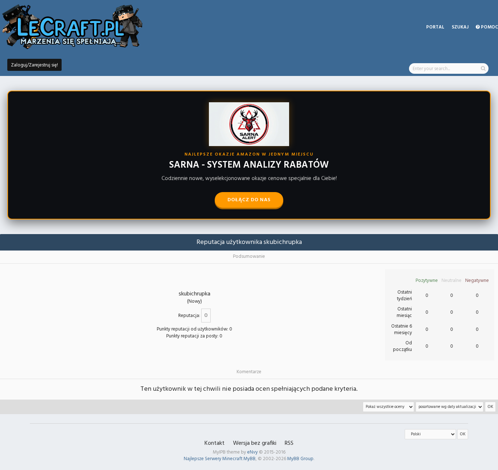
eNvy (252, 452)
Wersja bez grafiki (254, 443)
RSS (289, 443)
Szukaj (460, 27)
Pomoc (489, 27)
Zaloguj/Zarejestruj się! (34, 65)
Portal (435, 27)
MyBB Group (300, 459)
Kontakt (215, 443)
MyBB (250, 459)
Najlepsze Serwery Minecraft (213, 459)
